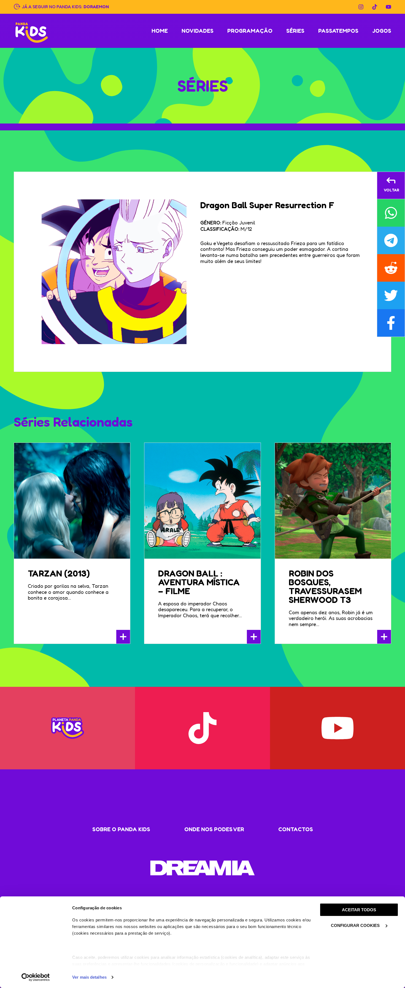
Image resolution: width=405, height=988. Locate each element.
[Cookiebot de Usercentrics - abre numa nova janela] (36, 977)
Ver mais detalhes (89, 977)
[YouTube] (388, 7)
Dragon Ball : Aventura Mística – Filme (199, 582)
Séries (295, 31)
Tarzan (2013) (59, 573)
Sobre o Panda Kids (121, 829)
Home (160, 31)
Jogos (381, 31)
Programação (249, 31)
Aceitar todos (359, 909)
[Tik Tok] (374, 7)
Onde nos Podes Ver (214, 829)
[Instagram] (361, 7)
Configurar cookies (356, 925)
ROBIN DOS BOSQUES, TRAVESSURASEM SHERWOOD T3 (325, 586)
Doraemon (96, 6)
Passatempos (338, 31)
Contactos (295, 829)
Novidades (198, 31)
